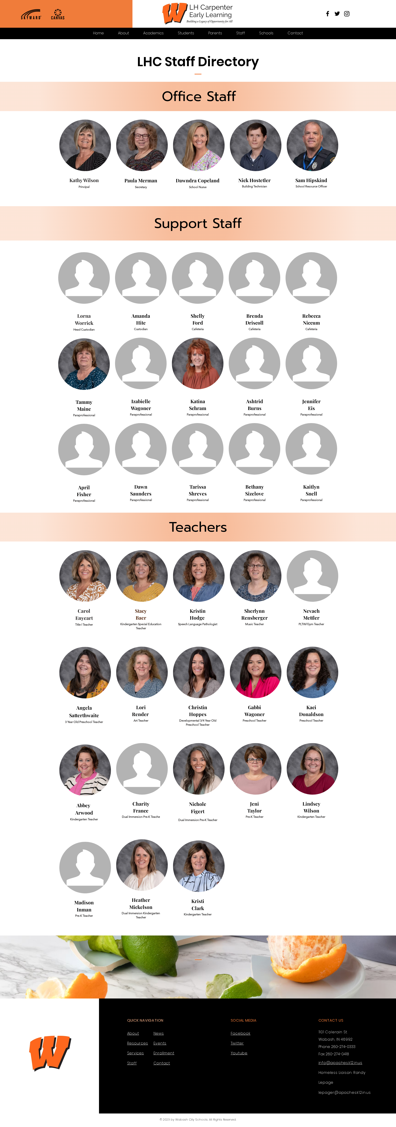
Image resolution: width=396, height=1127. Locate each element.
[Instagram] (346, 13)
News (159, 1033)
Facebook (240, 1033)
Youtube (239, 1053)
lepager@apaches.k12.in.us (345, 1092)
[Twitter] (337, 13)
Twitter (237, 1043)
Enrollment (164, 1053)
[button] (123, 33)
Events (160, 1043)
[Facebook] (327, 13)
